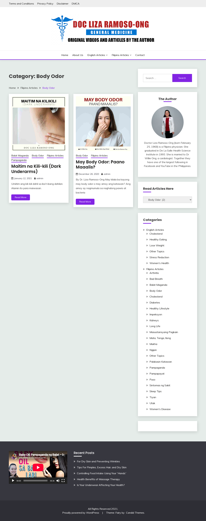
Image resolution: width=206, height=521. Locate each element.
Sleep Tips (156, 391)
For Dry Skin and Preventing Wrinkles (98, 461)
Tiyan (153, 397)
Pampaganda (19, 160)
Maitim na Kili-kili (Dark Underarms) (36, 168)
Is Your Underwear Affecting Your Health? (101, 485)
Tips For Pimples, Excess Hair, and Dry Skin (101, 467)
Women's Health (159, 263)
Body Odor (38, 155)
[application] (38, 467)
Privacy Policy (45, 3)
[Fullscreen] (63, 480)
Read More (20, 197)
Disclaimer (62, 3)
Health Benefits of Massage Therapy (98, 479)
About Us (77, 55)
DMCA (76, 3)
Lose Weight (157, 245)
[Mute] (58, 480)
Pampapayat (157, 373)
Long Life (155, 326)
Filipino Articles (120, 55)
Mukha (153, 344)
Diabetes (155, 302)
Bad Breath (156, 278)
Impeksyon (156, 314)
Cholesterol (156, 233)
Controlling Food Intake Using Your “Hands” (101, 473)
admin (40, 178)
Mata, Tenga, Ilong (160, 338)
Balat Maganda (20, 155)
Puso (152, 379)
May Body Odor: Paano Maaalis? (100, 164)
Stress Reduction (159, 257)
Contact (140, 55)
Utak (152, 403)
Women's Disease (160, 409)
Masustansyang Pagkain (164, 332)
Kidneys (154, 320)
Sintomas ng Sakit (160, 385)
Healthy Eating (158, 239)
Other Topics (157, 251)
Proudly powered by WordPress (81, 512)
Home (64, 55)
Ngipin (153, 350)
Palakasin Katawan (161, 361)
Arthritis (154, 272)
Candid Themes (135, 512)
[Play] (13, 480)
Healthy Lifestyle (159, 308)
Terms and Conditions (21, 3)
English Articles (96, 55)
